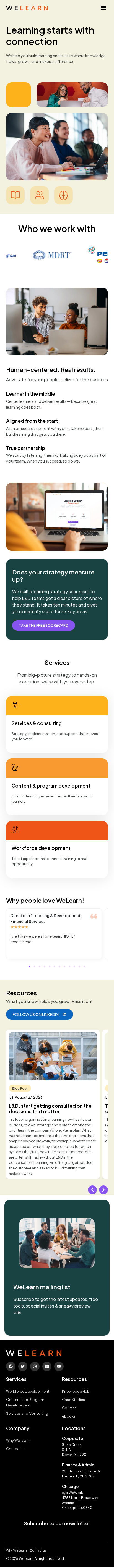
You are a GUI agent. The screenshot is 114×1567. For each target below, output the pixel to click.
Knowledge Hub (76, 1391)
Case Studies (73, 1399)
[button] (103, 7)
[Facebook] (10, 1366)
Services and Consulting (27, 1413)
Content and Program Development (25, 1402)
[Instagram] (35, 1366)
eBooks (69, 1416)
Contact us (15, 1449)
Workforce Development (27, 1391)
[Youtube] (59, 1366)
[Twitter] (23, 1366)
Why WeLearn (18, 1440)
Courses (69, 1408)
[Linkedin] (47, 1366)
